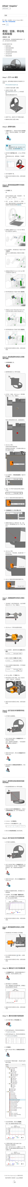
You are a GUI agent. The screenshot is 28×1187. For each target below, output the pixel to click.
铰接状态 (19, 205)
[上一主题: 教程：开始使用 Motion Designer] (3, 25)
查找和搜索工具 (18, 149)
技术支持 (13, 1178)
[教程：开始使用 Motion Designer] (3, 25)
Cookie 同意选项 (19, 1178)
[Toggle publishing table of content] (7, 25)
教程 (6, 20)
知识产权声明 (8, 1178)
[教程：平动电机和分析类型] (4, 25)
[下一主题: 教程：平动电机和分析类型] (4, 25)
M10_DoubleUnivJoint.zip (12, 85)
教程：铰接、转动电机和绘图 (9, 21)
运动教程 (10, 20)
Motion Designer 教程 (18, 20)
